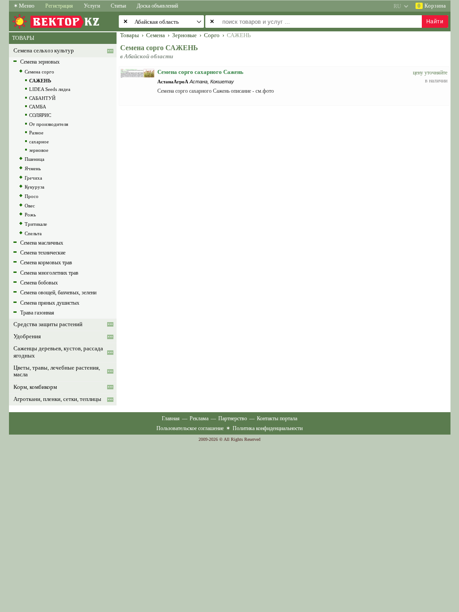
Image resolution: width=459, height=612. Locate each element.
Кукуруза (34, 187)
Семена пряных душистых (49, 303)
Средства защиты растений (47, 324)
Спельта (33, 233)
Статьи (118, 6)
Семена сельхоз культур (43, 50)
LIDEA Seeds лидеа (49, 89)
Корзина (431, 6)
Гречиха (33, 178)
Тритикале (36, 224)
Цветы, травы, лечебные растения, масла (56, 371)
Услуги (92, 6)
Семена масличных (41, 243)
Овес (30, 205)
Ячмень (33, 168)
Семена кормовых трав (46, 262)
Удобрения (27, 336)
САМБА (37, 106)
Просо (32, 196)
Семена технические (42, 253)
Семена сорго (39, 71)
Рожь (30, 214)
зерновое (38, 150)
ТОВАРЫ (23, 38)
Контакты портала (277, 418)
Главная (171, 418)
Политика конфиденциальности (268, 428)
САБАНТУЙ (42, 98)
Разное (36, 132)
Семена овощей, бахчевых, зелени (58, 292)
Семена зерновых (40, 62)
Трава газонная (37, 313)
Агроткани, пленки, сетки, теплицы (57, 399)
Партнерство (232, 418)
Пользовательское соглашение (190, 428)
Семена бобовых (39, 283)
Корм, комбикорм (35, 387)
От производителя (48, 124)
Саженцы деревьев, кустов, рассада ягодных (58, 351)
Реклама (199, 418)
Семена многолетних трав (49, 273)
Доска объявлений (157, 6)
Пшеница (34, 159)
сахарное (39, 141)
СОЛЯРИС (40, 115)
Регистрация (59, 6)
